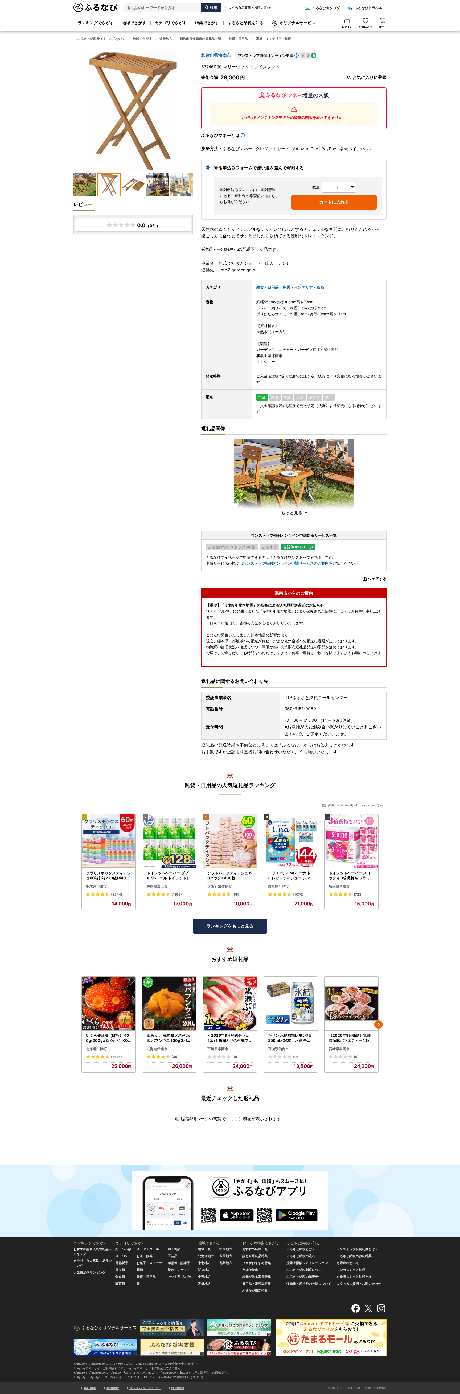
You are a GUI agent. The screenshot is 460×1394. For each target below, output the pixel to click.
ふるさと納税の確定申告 (304, 1277)
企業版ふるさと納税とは (354, 1277)
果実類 (120, 1270)
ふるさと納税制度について (305, 1270)
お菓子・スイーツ (149, 1263)
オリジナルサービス (297, 22)
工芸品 (172, 1256)
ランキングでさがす (96, 22)
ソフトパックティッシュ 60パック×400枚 (229, 875)
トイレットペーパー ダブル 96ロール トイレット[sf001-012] (169, 876)
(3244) (116, 894)
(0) (234, 1057)
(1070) (298, 894)
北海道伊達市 (157, 1049)
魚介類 (120, 1277)
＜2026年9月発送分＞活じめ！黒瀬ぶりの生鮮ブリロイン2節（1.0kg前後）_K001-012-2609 (229, 1038)
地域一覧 (204, 1249)
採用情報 (177, 1388)
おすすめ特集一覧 (255, 1249)
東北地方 (204, 1263)
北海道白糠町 (96, 1049)
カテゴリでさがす (171, 22)
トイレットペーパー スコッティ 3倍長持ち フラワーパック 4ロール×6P (351, 876)
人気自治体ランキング (89, 1272)
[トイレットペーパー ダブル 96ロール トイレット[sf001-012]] (169, 841)
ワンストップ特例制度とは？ (357, 1249)
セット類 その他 (179, 1277)
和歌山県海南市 (216, 55)
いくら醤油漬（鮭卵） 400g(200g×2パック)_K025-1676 (108, 1038)
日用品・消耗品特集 (256, 1284)
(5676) (116, 1057)
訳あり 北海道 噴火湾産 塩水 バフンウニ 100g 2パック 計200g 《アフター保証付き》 (169, 1038)
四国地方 (225, 1256)
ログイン (347, 26)
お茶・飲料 (145, 1256)
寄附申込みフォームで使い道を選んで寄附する (259, 167)
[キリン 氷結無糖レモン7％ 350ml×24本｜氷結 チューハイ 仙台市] (291, 1004)
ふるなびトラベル (368, 8)
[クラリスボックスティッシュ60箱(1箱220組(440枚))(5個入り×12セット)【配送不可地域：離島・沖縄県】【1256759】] (108, 841)
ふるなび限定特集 (255, 1290)
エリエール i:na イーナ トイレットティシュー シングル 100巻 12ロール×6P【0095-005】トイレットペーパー (289, 876)
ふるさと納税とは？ (300, 1249)
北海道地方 (206, 1256)
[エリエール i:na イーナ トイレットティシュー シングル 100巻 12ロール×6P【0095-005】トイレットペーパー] (291, 841)
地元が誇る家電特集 (256, 1277)
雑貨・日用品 (238, 39)
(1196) (177, 894)
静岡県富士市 (157, 886)
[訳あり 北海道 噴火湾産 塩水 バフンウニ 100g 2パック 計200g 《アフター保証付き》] (169, 1004)
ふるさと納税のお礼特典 (354, 1256)
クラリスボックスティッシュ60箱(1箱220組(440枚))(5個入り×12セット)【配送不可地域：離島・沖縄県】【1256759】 (108, 876)
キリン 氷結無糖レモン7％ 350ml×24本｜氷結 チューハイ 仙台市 (290, 1038)
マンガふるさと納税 (350, 1270)
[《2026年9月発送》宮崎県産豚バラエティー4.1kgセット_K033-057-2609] (351, 1004)
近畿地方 (165, 39)
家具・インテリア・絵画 (273, 39)
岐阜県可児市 (278, 886)
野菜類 (120, 1284)
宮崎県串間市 (217, 1049)
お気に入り (365, 26)
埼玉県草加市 (339, 886)
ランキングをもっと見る (230, 926)
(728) (358, 894)
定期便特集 (250, 1270)
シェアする (377, 578)
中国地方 (225, 1249)
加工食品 (174, 1249)
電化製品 (121, 1263)
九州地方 (225, 1263)
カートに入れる (334, 202)
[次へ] (378, 1024)
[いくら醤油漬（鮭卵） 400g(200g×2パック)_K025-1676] (108, 1004)
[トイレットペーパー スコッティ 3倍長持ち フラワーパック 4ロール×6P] (351, 841)
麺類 (140, 1270)
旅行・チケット (179, 1270)
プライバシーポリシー (145, 1388)
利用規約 (112, 1388)
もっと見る (291, 512)
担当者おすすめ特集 (256, 1263)
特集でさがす (207, 22)
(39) (175, 1057)
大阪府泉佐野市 (219, 886)
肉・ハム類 (123, 1249)
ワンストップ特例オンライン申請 (265, 55)
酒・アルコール (148, 1249)
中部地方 (204, 1277)
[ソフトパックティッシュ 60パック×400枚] (230, 841)
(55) (235, 894)
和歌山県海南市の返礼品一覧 (200, 39)
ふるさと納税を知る (246, 22)
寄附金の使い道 (347, 1263)
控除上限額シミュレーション (307, 1263)
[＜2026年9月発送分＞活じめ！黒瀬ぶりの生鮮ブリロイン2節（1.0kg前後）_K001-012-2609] (230, 1004)
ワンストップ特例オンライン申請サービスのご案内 (286, 563)
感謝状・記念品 (179, 1263)
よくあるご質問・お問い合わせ (250, 7)
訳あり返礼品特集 (255, 1256)
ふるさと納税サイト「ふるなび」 (101, 39)
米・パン (121, 1256)
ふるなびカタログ (326, 8)
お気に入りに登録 (369, 77)
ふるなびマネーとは (220, 135)
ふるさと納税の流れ (300, 1256)
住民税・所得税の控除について (308, 1284)
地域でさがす (134, 22)
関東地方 (204, 1270)
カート (383, 26)
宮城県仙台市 (278, 1049)
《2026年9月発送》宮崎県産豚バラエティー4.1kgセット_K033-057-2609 (351, 1038)
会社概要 (90, 1388)
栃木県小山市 (96, 886)
